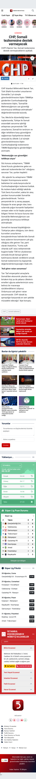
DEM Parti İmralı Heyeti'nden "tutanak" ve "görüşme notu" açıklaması (26, 409)
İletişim (5, 748)
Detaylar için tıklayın (18, 561)
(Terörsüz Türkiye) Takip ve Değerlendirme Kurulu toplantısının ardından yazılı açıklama (9, 368)
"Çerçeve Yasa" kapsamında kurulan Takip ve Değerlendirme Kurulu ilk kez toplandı (26, 367)
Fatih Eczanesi (9, 684)
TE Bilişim (23, 769)
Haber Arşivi (8, 742)
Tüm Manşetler (9, 738)
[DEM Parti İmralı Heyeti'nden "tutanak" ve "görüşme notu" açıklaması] (26, 401)
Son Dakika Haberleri (11, 740)
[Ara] (33, 10)
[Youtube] (21, 720)
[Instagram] (18, 720)
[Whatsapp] (25, 720)
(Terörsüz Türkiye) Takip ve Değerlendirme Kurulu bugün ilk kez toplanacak (26, 388)
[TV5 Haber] (17, 10)
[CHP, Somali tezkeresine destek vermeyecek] (18, 65)
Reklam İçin (23, 748)
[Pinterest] (14, 720)
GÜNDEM (18, 33)
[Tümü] (33, 457)
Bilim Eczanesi (9, 648)
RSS (5, 760)
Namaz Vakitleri (9, 731)
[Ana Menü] (2, 11)
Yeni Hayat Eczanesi (12, 672)
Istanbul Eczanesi (11, 678)
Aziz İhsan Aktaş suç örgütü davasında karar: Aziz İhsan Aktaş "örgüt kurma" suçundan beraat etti (9, 389)
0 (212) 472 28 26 (25, 666)
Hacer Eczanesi (10, 689)
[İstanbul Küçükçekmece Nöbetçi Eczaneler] (33, 634)
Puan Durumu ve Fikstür (12, 735)
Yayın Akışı (18, 15)
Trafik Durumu (9, 733)
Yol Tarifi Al (10, 666)
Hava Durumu (8, 729)
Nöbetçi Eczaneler (10, 726)
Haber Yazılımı (14, 769)
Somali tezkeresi (14, 311)
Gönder (6, 445)
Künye (14, 748)
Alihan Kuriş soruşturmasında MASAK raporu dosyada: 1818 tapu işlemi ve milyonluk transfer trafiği (9, 411)
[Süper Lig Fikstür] (33, 568)
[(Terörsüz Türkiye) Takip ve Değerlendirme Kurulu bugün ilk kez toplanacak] (26, 380)
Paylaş (6, 78)
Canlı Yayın (6, 15)
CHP (4, 311)
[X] (10, 720)
